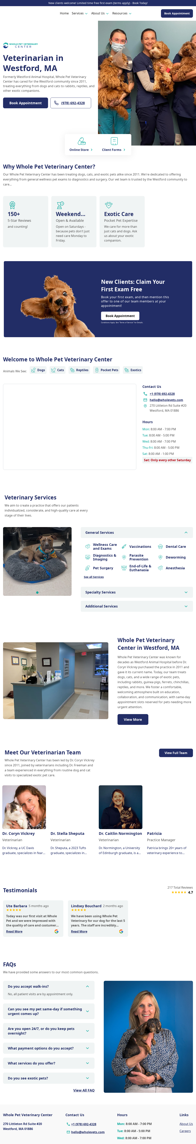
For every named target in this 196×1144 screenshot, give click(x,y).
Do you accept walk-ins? (28, 986)
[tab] (37, 592)
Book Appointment (177, 13)
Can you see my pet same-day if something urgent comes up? (45, 1011)
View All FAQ (84, 1090)
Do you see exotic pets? (28, 1078)
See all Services (94, 577)
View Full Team (176, 753)
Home (64, 13)
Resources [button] (119, 13)
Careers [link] (185, 1131)
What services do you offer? (31, 1063)
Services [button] (78, 13)
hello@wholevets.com (88, 1132)
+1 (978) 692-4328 (83, 1124)
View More (133, 719)
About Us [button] (98, 13)
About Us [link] (186, 1124)
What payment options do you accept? (41, 1048)
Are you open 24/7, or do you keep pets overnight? (41, 1031)
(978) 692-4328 (73, 103)
